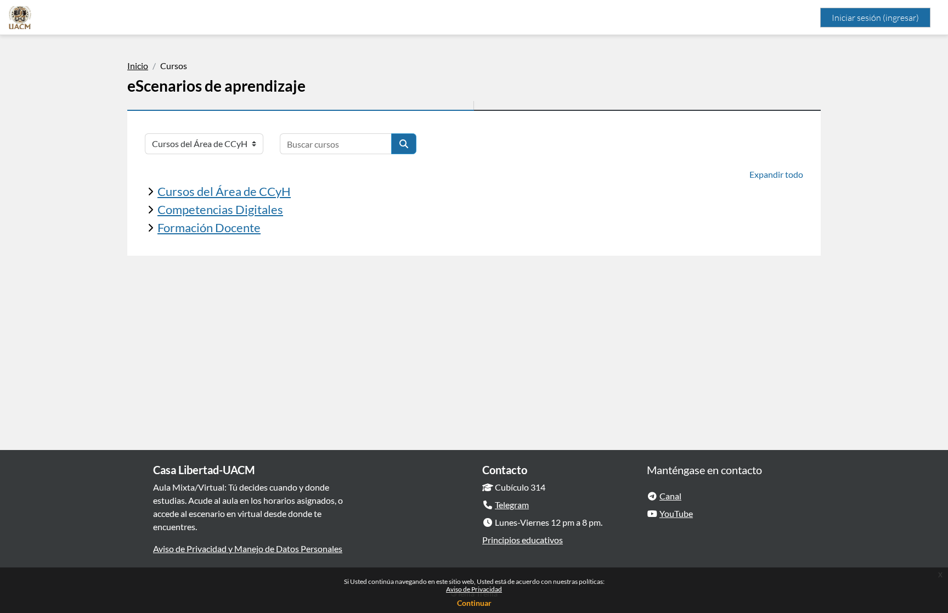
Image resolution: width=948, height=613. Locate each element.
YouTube (676, 513)
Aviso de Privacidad (474, 589)
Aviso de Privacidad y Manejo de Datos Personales (247, 548)
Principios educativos (522, 540)
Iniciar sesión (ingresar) (875, 17)
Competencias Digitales (220, 209)
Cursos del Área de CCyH (224, 191)
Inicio (137, 65)
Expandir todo (776, 174)
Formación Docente (209, 227)
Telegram (512, 504)
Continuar (474, 603)
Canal (670, 496)
